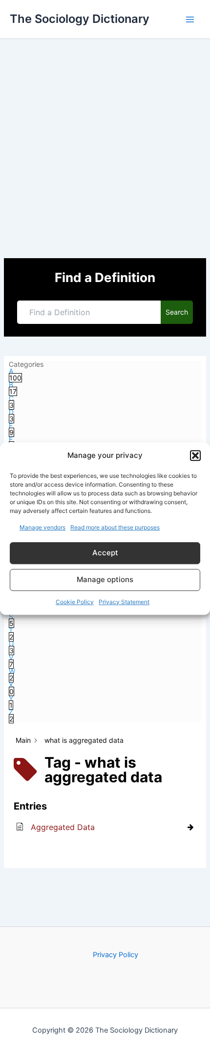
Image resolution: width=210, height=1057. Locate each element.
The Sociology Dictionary (79, 19)
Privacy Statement (124, 601)
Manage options (105, 579)
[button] (195, 456)
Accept (105, 552)
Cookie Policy (75, 601)
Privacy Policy (115, 954)
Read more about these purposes (115, 527)
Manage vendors (42, 527)
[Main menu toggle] (190, 19)
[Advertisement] (105, 148)
